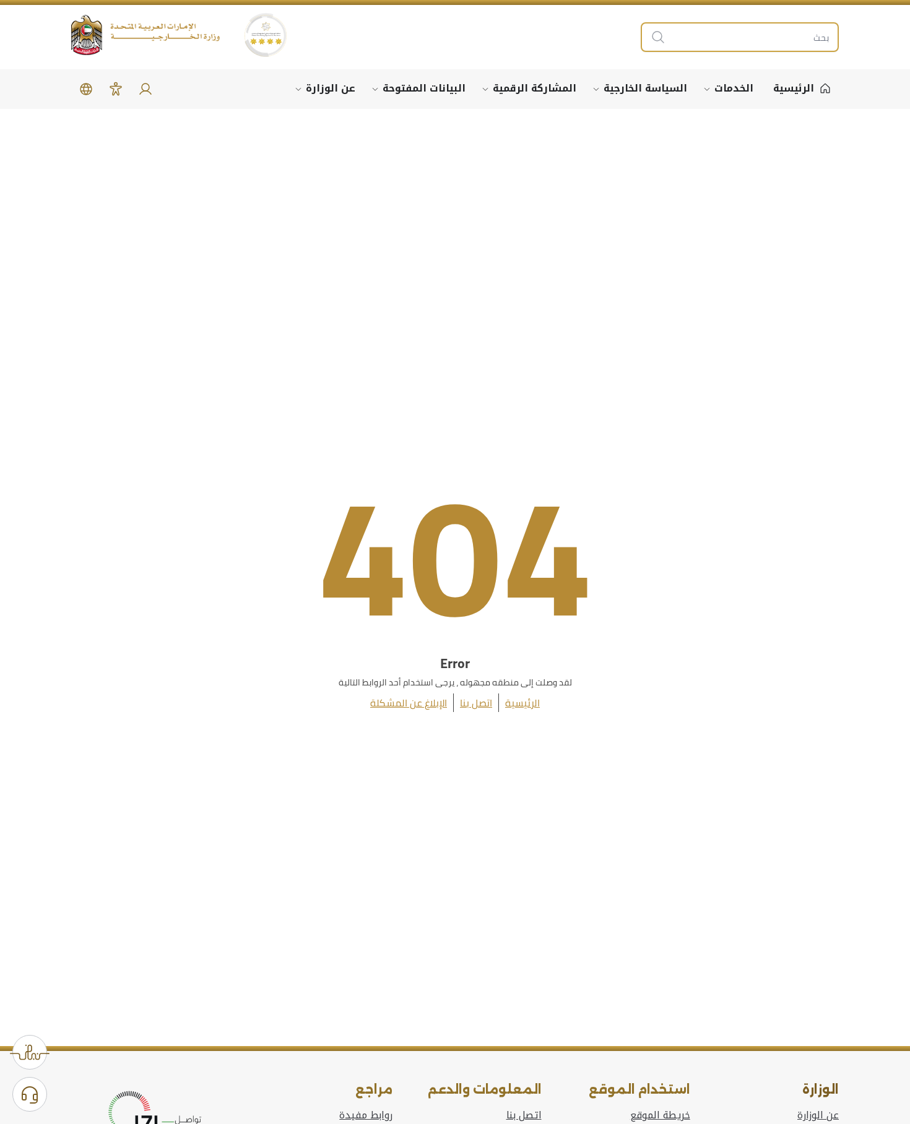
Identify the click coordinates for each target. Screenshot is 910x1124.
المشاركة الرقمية (534, 88)
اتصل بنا (476, 702)
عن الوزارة (330, 88)
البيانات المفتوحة (424, 88)
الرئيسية (522, 702)
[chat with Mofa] (29, 1094)
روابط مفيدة (365, 1115)
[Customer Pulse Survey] (29, 1052)
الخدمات (733, 88)
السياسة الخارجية (645, 88)
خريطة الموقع (660, 1115)
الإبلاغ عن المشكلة (408, 702)
